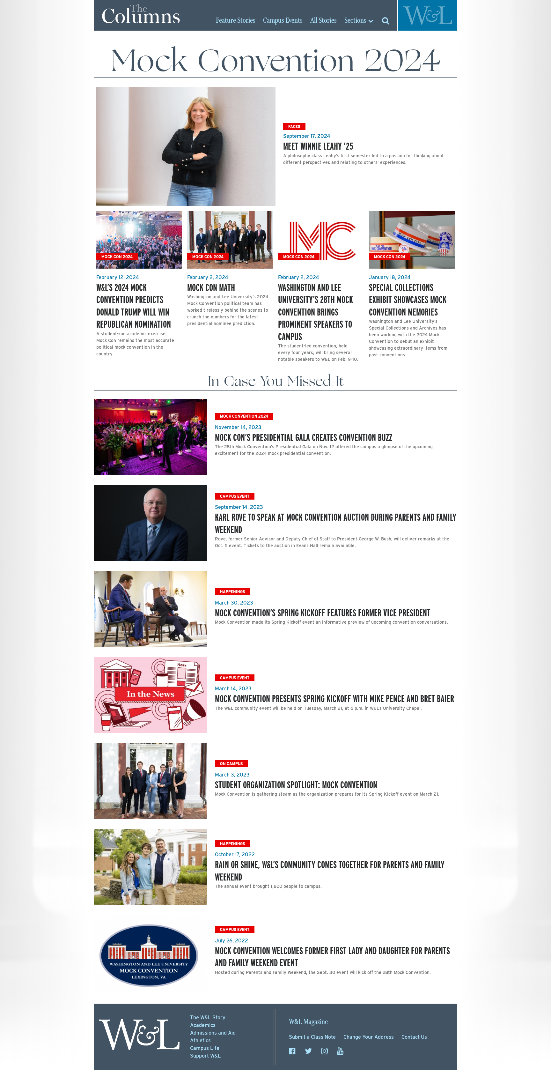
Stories (235, 21)
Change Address (368, 1037)
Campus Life (204, 1048)
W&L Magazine (308, 1022)
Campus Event (234, 496)
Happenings (232, 591)
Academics (203, 1025)
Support (205, 1056)
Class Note (312, 1037)
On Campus (231, 763)
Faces (294, 126)
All (323, 21)
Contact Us (414, 1037)
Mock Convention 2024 (244, 416)
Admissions (213, 1033)
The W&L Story (207, 1017)
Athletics (200, 1040)
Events (283, 21)
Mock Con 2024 (117, 256)
